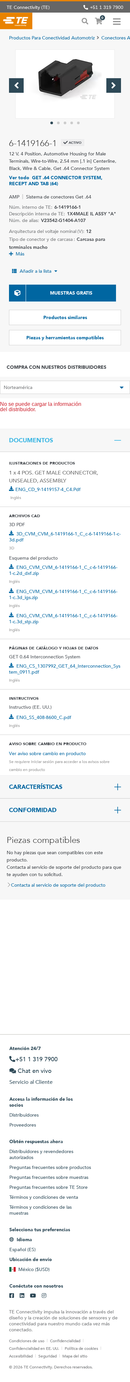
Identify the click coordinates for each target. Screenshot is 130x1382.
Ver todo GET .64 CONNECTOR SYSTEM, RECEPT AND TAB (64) (55, 181)
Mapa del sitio (74, 1355)
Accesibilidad (21, 1355)
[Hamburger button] (117, 21)
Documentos (31, 440)
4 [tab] (71, 123)
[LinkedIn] (22, 1296)
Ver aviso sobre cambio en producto (47, 753)
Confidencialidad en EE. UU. (34, 1348)
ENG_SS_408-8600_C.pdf (43, 717)
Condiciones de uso (26, 1340)
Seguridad (47, 1355)
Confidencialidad (65, 1340)
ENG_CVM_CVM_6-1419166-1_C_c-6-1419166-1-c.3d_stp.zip (63, 619)
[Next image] (113, 85)
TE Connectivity (16, 21)
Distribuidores (24, 1115)
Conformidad (33, 810)
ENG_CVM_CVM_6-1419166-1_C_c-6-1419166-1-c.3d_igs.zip (63, 594)
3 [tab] (65, 123)
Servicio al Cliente (31, 1081)
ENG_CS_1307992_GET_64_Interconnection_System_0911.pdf (64, 669)
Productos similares (65, 317)
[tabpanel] (65, 84)
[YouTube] (33, 1296)
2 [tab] (58, 123)
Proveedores (22, 1125)
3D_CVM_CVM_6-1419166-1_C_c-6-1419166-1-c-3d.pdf (65, 537)
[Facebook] (11, 1296)
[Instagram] (44, 1296)
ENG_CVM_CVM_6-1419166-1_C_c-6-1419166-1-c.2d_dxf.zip (63, 570)
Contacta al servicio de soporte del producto (58, 885)
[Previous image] (16, 85)
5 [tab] (78, 123)
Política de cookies (81, 1348)
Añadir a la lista (35, 271)
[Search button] (85, 20)
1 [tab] (51, 123)
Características (35, 787)
